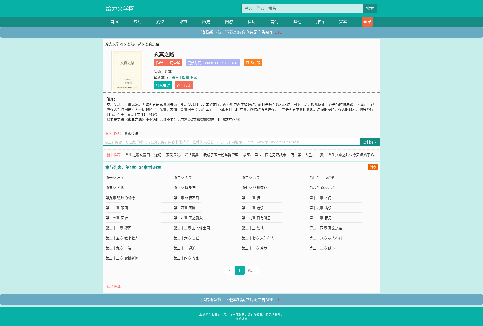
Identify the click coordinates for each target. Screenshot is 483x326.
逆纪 (158, 154)
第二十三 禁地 (253, 227)
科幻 (252, 21)
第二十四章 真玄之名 (325, 227)
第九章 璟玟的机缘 (120, 197)
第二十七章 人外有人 (258, 237)
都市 (183, 21)
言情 (274, 21)
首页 (114, 21)
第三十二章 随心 (322, 247)
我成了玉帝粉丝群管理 (220, 154)
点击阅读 (184, 85)
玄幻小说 (134, 43)
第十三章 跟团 (117, 207)
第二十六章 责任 (186, 237)
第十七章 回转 (117, 217)
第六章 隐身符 (185, 187)
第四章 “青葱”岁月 (323, 177)
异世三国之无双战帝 (270, 154)
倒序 (373, 166)
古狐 (320, 154)
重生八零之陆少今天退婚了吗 (351, 154)
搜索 (370, 8)
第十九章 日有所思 (256, 217)
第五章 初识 (115, 187)
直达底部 (253, 62)
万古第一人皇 (301, 154)
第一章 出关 (115, 177)
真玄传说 (131, 133)
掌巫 (246, 154)
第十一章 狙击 (253, 197)
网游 (229, 21)
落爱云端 (173, 154)
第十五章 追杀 (253, 207)
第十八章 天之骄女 (188, 217)
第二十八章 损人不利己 (327, 237)
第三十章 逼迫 (185, 247)
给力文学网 (120, 8)
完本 (343, 21)
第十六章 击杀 (320, 207)
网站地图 (241, 319)
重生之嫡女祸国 (137, 154)
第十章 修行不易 (186, 197)
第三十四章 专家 (184, 77)
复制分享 (370, 141)
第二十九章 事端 (118, 247)
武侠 (160, 21)
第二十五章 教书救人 (122, 237)
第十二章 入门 (320, 197)
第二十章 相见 (320, 217)
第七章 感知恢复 (254, 187)
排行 (320, 21)
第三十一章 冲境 (254, 247)
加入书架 (163, 85)
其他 (297, 21)
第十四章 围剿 (185, 207)
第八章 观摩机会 (322, 187)
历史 (206, 21)
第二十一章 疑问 (118, 227)
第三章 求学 (251, 177)
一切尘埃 (173, 62)
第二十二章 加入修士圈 (192, 227)
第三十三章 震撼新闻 (122, 257)
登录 (367, 21)
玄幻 (137, 21)
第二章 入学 (183, 177)
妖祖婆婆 (192, 154)
